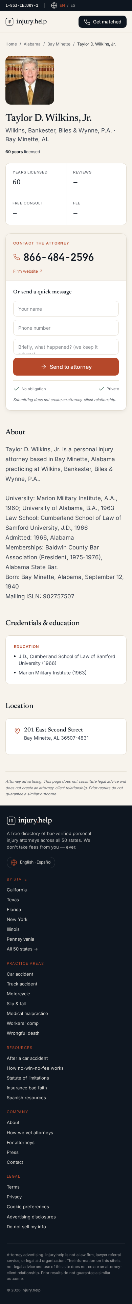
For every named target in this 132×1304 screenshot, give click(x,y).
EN (62, 5)
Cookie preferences (28, 1206)
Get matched (107, 21)
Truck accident (22, 983)
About (13, 1122)
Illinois (13, 929)
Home (11, 44)
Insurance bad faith (27, 1087)
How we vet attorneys (30, 1132)
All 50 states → (22, 949)
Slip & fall (16, 1003)
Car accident (20, 974)
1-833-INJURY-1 (21, 5)
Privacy (14, 1196)
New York (17, 919)
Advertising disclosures (31, 1216)
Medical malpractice (27, 1013)
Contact (15, 1162)
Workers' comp (23, 1023)
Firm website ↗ (28, 271)
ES (72, 5)
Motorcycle (18, 993)
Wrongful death (23, 1033)
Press (13, 1152)
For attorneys (21, 1142)
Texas (13, 899)
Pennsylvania (20, 939)
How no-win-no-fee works (35, 1068)
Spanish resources (26, 1097)
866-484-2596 (58, 257)
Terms (13, 1187)
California (17, 889)
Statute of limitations (28, 1078)
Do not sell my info (26, 1226)
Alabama (32, 44)
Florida (14, 909)
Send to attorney (71, 366)
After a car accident (27, 1058)
